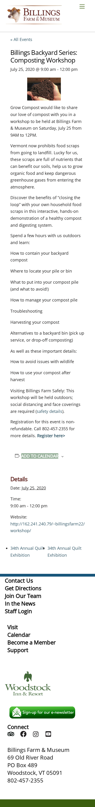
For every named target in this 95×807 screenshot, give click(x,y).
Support (17, 650)
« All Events (21, 39)
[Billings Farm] (33, 22)
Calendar (18, 634)
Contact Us (19, 580)
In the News (20, 603)
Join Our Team (23, 596)
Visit (12, 627)
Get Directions (23, 588)
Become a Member (31, 642)
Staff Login (18, 611)
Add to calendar (39, 456)
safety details (49, 411)
